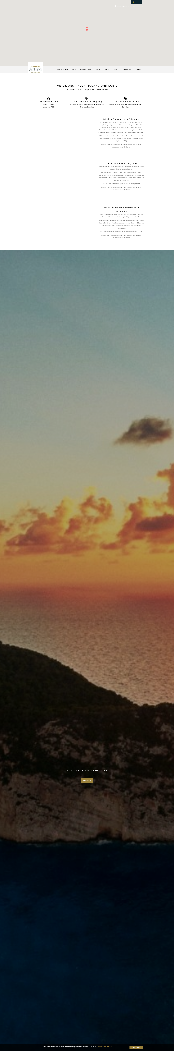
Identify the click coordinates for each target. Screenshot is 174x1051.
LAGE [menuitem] (98, 69)
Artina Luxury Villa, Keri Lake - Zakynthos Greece (130, 6)
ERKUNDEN (87, 780)
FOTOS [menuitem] (107, 69)
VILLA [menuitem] (74, 69)
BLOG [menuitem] (116, 69)
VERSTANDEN (136, 1047)
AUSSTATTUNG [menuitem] (85, 69)
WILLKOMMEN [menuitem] (62, 69)
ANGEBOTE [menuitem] (127, 69)
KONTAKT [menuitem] (138, 69)
